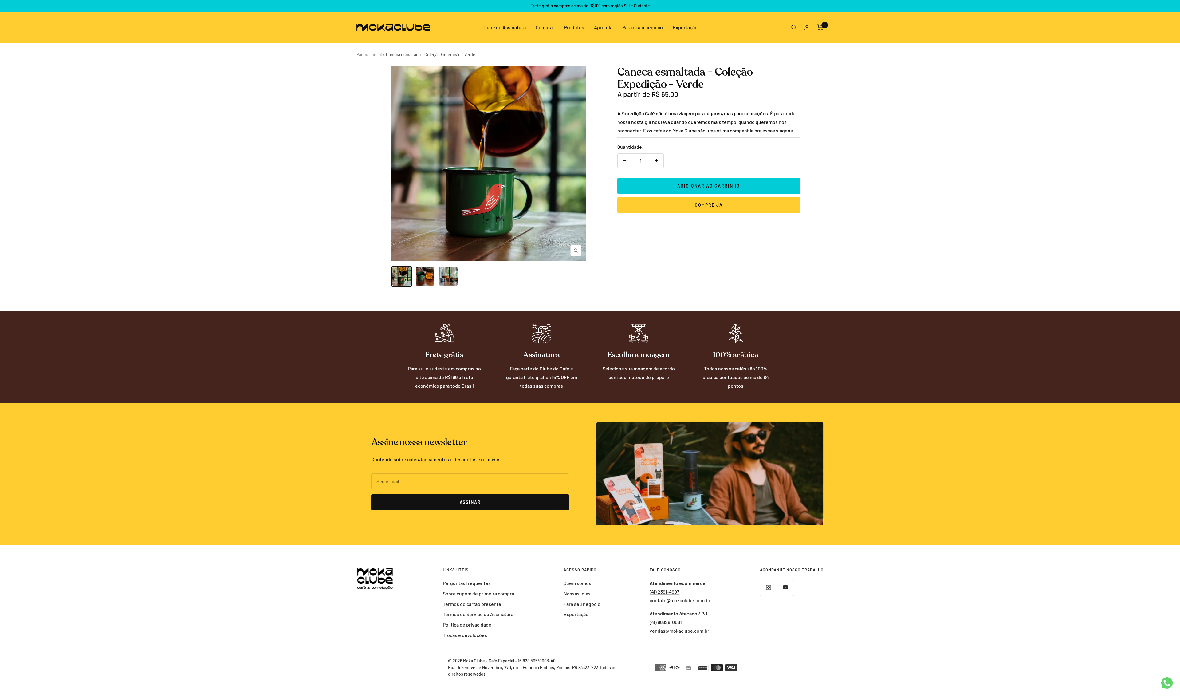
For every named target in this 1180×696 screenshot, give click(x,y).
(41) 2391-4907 (664, 592)
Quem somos (577, 583)
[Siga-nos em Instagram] (768, 587)
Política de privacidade (467, 624)
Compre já (709, 205)
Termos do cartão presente (472, 604)
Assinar (470, 502)
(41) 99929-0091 (666, 622)
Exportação (685, 27)
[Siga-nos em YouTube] (785, 587)
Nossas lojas (577, 593)
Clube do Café (554, 368)
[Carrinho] (820, 27)
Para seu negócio (582, 604)
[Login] (807, 27)
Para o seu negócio (642, 27)
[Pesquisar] (794, 27)
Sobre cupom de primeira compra (478, 593)
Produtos (574, 27)
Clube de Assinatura (504, 27)
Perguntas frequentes (467, 583)
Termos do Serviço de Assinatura (478, 614)
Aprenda (603, 27)
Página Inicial (369, 54)
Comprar (545, 27)
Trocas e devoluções (465, 635)
